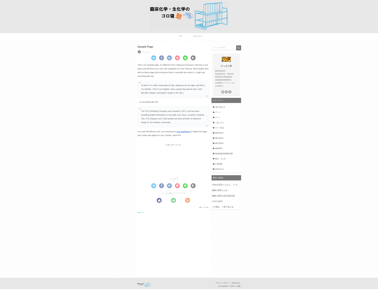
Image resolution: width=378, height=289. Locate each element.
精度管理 (218, 148)
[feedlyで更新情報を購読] (173, 200)
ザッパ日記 (219, 128)
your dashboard (183, 131)
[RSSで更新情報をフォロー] (187, 200)
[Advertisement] (173, 160)
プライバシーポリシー (222, 283)
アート (217, 112)
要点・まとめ (220, 159)
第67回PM (219, 143)
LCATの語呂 (217, 201)
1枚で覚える (220, 107)
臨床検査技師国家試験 (224, 154)
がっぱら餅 (226, 66)
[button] (238, 47)
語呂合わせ (219, 169)
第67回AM (219, 138)
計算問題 (218, 164)
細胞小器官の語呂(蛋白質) (223, 196)
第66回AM (219, 133)
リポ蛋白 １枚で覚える (223, 207)
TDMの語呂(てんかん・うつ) (224, 185)
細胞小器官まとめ (220, 190)
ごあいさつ (219, 123)
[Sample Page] (169, 57)
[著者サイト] (159, 200)
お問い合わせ (236, 283)
